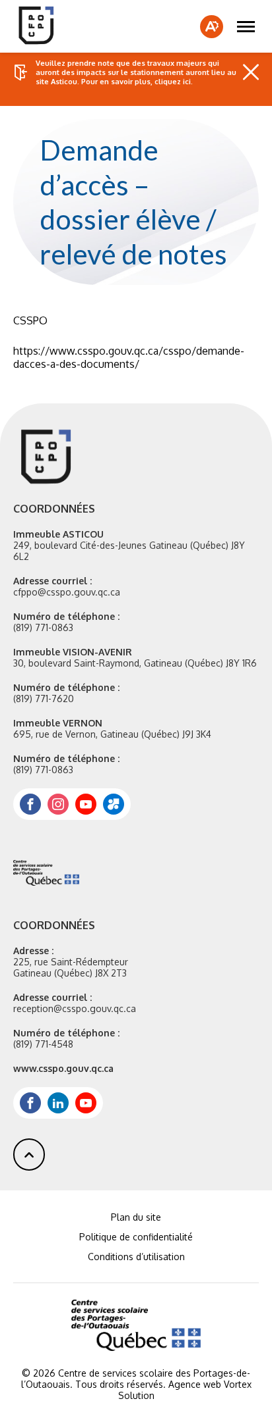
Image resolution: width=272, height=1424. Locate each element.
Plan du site (136, 1217)
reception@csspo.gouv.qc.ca (74, 1008)
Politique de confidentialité (136, 1236)
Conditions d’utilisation (136, 1256)
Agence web (194, 1384)
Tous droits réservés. (120, 1384)
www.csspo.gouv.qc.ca (63, 1068)
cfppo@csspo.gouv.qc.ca (66, 592)
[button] (246, 26)
